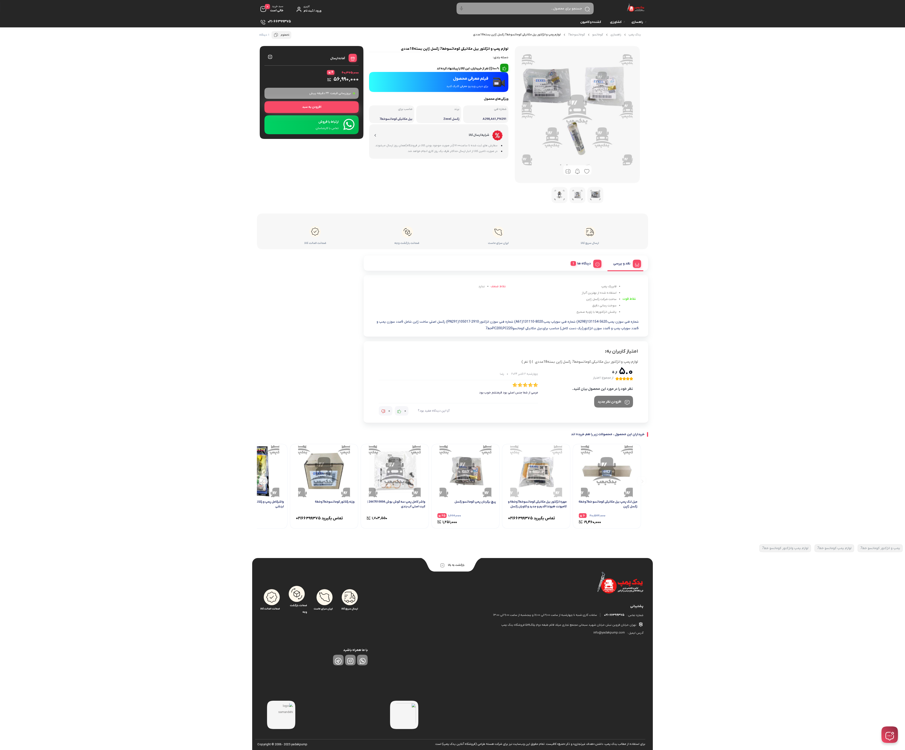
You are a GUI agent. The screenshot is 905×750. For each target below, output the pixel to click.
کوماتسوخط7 (576, 35)
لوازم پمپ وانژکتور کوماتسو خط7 (785, 548)
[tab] (625, 263)
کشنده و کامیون (590, 22)
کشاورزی (615, 22)
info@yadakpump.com (609, 633)
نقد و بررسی (621, 263)
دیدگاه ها (584, 263)
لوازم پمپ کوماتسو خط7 (834, 548)
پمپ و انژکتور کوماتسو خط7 (880, 548)
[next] (263, 481)
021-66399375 (614, 615)
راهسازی (637, 22)
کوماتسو (597, 35)
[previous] (642, 481)
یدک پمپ (635, 35)
